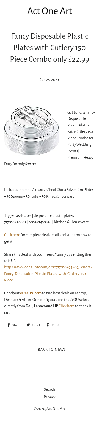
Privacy (49, 397)
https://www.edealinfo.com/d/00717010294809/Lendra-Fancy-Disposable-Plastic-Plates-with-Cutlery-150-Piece (48, 273)
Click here (12, 235)
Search (49, 389)
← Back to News (49, 350)
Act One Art (55, 409)
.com (31, 293)
